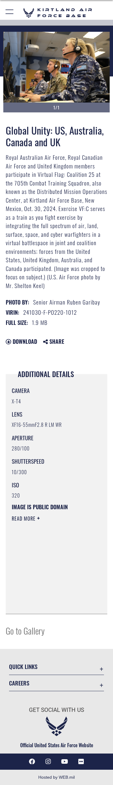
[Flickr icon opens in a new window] (81, 761)
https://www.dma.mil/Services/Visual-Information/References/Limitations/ (48, 594)
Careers (19, 683)
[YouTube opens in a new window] (64, 761)
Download (24, 341)
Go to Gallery (25, 630)
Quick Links (23, 666)
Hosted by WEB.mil (56, 777)
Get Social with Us (56, 709)
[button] (10, 12)
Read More (24, 518)
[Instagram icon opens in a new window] (48, 761)
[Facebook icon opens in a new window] (31, 761)
